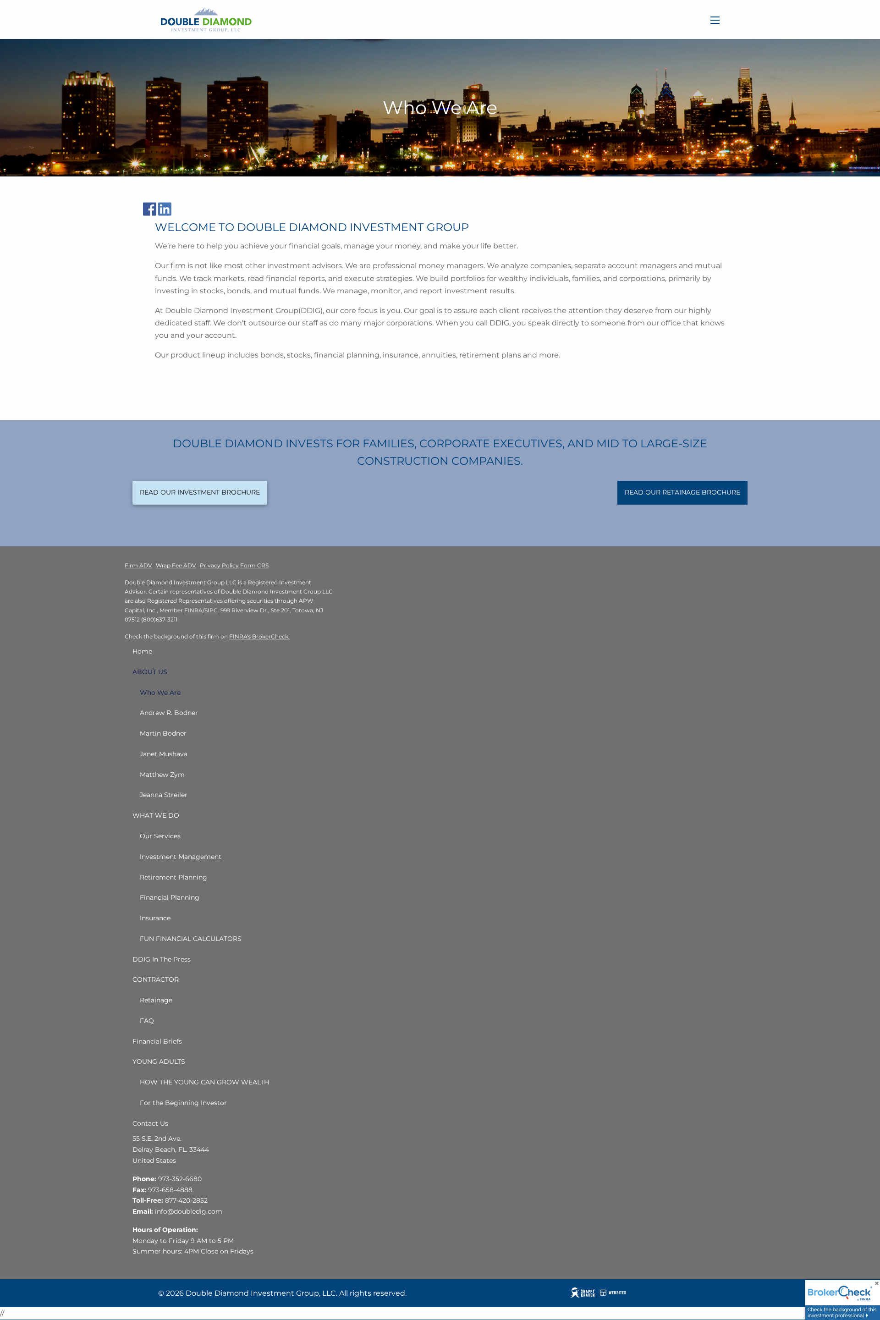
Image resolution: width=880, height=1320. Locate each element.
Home (142, 651)
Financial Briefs (157, 1041)
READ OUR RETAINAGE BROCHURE (682, 492)
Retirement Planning (173, 877)
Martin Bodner (163, 733)
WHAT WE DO (155, 815)
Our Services (160, 836)
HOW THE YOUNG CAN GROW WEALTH (204, 1082)
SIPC (211, 610)
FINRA (193, 610)
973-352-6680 (180, 1179)
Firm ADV (138, 565)
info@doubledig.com (188, 1211)
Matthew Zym (162, 774)
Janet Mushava (163, 754)
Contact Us (150, 1123)
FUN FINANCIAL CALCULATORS (191, 939)
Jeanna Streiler (163, 795)
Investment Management (180, 856)
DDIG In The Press (161, 959)
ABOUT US (149, 672)
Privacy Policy (219, 565)
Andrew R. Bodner (169, 713)
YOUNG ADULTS (158, 1061)
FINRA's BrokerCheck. (259, 636)
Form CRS (254, 565)
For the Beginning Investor (183, 1103)
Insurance (155, 918)
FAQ (147, 1021)
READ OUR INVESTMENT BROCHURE (200, 492)
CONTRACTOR (155, 979)
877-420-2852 (186, 1200)
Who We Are (160, 692)
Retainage (156, 1000)
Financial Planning (169, 897)
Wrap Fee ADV (176, 565)
